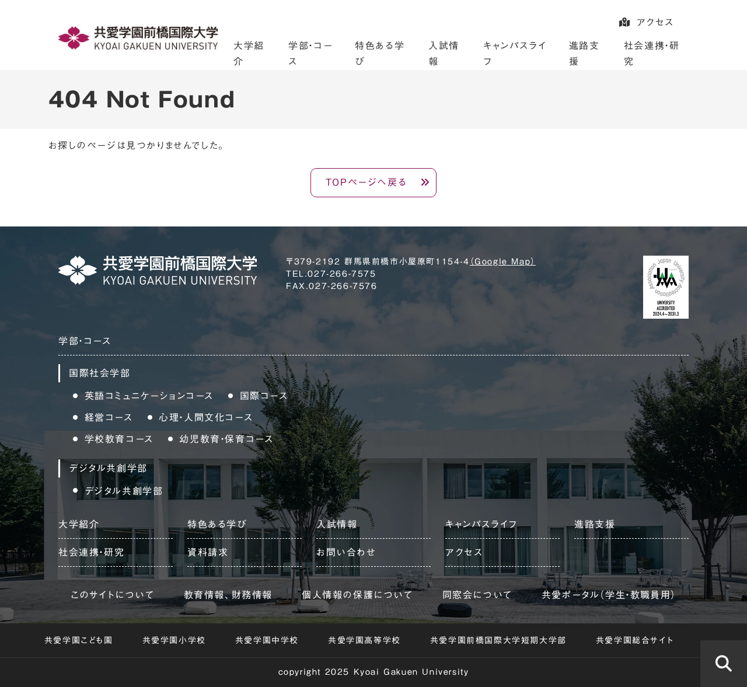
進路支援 (594, 524)
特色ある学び (217, 524)
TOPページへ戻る (366, 182)
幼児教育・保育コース (226, 439)
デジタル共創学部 (124, 491)
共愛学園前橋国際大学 (138, 38)
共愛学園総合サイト (634, 640)
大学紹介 (78, 524)
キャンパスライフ (481, 524)
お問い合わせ (346, 552)
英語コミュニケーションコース (149, 395)
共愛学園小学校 (174, 640)
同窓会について (477, 594)
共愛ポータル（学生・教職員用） (609, 594)
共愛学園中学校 (267, 640)
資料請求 (207, 552)
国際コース (264, 395)
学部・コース (84, 341)
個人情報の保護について (357, 594)
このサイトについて (112, 594)
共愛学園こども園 (78, 640)
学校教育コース (119, 439)
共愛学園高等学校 (364, 640)
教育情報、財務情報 (228, 594)
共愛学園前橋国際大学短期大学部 (498, 640)
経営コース (109, 417)
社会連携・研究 (91, 552)
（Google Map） (503, 261)
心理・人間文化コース (206, 417)
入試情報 (336, 524)
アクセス (655, 22)
